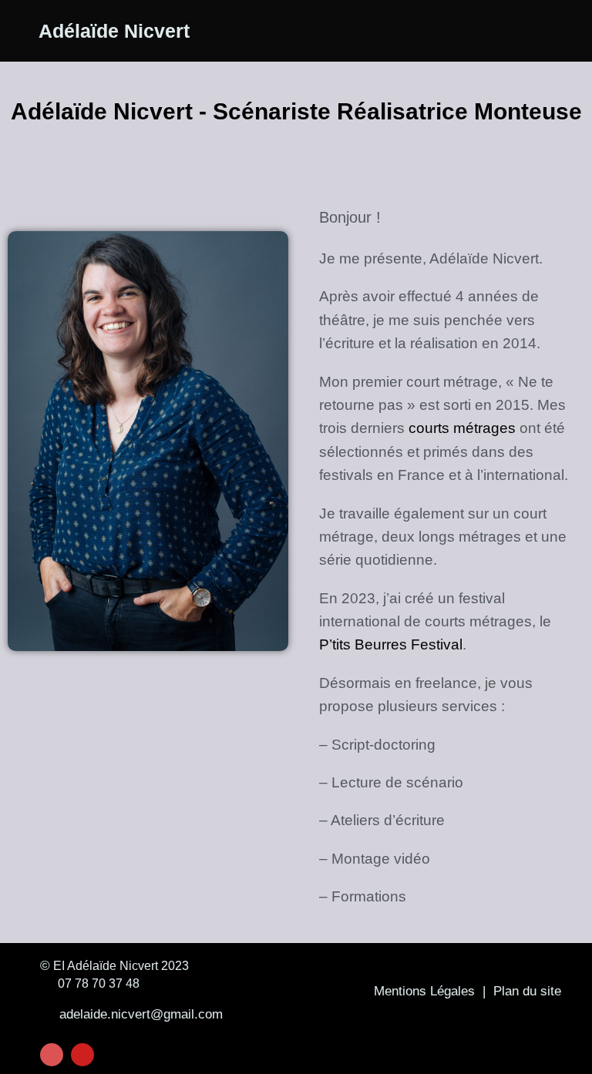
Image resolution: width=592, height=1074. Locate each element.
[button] (505, 30)
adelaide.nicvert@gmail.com (137, 1014)
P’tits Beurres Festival (390, 644)
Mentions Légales (424, 991)
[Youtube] (82, 1054)
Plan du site (527, 991)
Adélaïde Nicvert (114, 31)
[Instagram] (51, 1054)
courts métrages (462, 428)
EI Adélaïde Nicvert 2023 (119, 965)
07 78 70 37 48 (96, 983)
